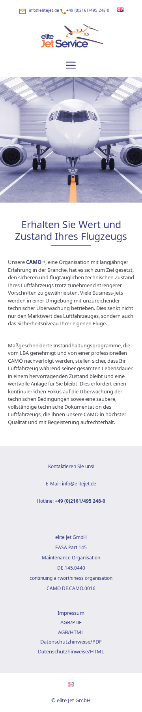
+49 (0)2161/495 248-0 (87, 10)
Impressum (71, 612)
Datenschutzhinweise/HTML (71, 651)
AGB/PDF (71, 622)
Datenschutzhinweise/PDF (71, 641)
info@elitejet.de (44, 10)
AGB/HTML (71, 632)
